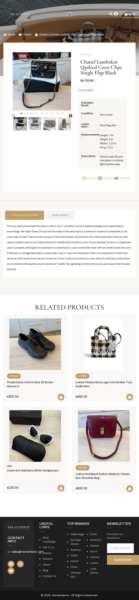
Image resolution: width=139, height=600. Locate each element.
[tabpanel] (42, 81)
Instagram (93, 178)
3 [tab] (31, 114)
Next (70, 115)
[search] (111, 14)
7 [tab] (52, 114)
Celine (82, 468)
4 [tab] (36, 114)
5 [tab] (42, 114)
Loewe (82, 376)
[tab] (24, 215)
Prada (13, 376)
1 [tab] (21, 114)
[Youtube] (11, 570)
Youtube (124, 178)
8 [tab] (57, 114)
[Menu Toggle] (69, 14)
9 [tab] (62, 114)
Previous (13, 115)
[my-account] (116, 14)
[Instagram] (20, 564)
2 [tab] (26, 114)
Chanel (27, 34)
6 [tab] (47, 114)
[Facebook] (11, 564)
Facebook (109, 178)
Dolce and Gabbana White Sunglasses (32, 470)
